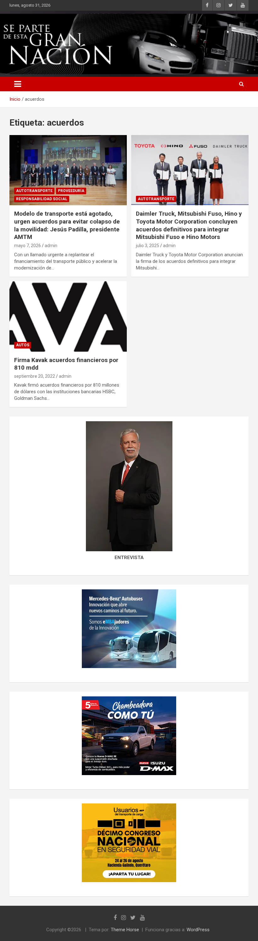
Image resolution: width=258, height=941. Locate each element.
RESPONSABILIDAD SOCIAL (41, 199)
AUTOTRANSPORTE (34, 191)
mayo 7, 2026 (27, 245)
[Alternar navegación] (17, 84)
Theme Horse (125, 929)
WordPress (198, 929)
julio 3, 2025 (147, 245)
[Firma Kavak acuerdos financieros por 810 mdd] (68, 316)
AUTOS (22, 345)
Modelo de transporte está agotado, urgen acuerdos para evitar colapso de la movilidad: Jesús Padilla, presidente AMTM (67, 225)
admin (51, 245)
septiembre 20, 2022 (34, 376)
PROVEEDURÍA (71, 191)
